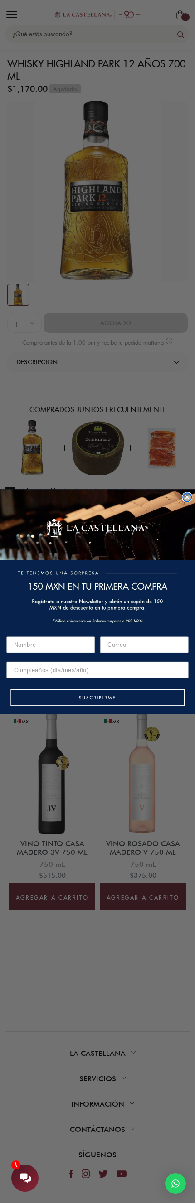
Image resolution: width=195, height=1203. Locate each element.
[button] (97, 698)
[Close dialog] (187, 497)
